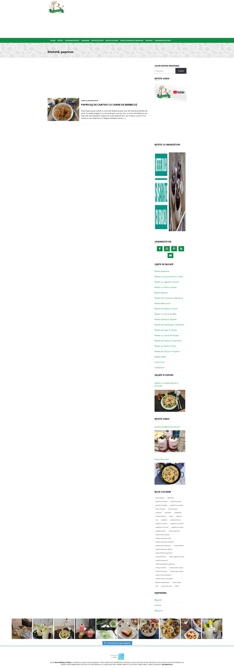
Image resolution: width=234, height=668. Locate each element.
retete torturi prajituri (163, 575)
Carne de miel (85, 100)
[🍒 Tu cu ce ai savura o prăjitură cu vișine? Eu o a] (127, 629)
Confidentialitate (163, 40)
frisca (171, 516)
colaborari (177, 512)
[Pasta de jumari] (170, 474)
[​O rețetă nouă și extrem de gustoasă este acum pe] (170, 629)
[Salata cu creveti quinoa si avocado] (170, 401)
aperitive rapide (161, 505)
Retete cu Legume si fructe (167, 282)
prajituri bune (175, 520)
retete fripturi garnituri (164, 553)
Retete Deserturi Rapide (166, 319)
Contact (149, 40)
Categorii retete (72, 40)
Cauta (181, 70)
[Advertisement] (128, 18)
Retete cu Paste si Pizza (165, 346)
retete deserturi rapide (164, 549)
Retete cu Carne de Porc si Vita (169, 276)
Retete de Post (97, 40)
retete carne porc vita (163, 538)
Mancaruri (94, 100)
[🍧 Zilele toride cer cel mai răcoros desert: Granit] (212, 629)
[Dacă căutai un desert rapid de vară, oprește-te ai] (148, 629)
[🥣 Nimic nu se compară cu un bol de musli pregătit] (191, 629)
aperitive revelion (176, 505)
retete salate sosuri (176, 568)
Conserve (85, 40)
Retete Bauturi (161, 292)
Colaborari (159, 367)
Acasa (52, 40)
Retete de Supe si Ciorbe (166, 330)
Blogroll (158, 600)
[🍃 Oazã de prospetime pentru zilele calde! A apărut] (43, 629)
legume (179, 516)
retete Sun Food (161, 571)
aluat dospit (160, 498)
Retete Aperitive (162, 271)
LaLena (158, 605)
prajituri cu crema (176, 523)
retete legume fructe (176, 557)
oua (157, 520)
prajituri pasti (161, 531)
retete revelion (161, 568)
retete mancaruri (162, 560)
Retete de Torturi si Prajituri (167, 351)
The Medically (167, 664)
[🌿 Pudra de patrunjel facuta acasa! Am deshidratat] (106, 629)
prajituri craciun (161, 523)
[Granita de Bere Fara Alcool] (170, 441)
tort (157, 586)
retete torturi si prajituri (164, 579)
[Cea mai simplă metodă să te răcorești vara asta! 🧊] (85, 629)
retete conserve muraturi (165, 542)
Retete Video (160, 356)
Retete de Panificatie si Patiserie (169, 324)
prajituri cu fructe (162, 527)
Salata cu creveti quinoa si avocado (166, 384)
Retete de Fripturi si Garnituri (168, 340)
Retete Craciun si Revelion (131, 40)
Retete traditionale (162, 582)
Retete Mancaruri (163, 303)
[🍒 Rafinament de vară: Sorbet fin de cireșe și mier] (22, 629)
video (177, 586)
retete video (176, 582)
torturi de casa (166, 586)
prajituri (164, 520)
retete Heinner (161, 557)
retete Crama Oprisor (163, 546)
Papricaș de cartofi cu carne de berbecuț (109, 104)
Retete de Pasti (112, 40)
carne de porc (160, 509)
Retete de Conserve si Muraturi (169, 298)
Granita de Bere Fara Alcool (167, 427)
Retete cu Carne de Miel (165, 314)
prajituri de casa (177, 527)
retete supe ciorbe (176, 571)
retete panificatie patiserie (165, 564)
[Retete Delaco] (171, 193)
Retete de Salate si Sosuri (166, 308)
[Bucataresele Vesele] (56, 7)
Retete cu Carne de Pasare (167, 335)
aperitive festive (161, 501)
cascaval (159, 512)
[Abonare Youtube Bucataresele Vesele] (171, 92)
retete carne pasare (163, 535)
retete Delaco (179, 546)
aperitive (170, 498)
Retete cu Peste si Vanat (166, 287)
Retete (60, 40)
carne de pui (172, 509)
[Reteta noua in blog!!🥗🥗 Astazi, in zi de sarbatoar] (64, 629)
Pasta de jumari (162, 459)
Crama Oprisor (161, 516)
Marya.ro (159, 610)
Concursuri (160, 362)
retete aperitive (174, 531)
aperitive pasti (176, 501)
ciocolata (168, 512)
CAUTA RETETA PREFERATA (167, 65)
